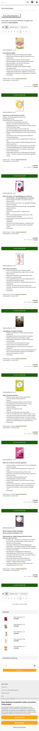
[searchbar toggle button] (27, 2)
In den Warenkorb (19, 95)
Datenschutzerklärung (25, 713)
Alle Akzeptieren (19, 717)
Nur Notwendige (19, 722)
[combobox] (14, 27)
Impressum (4, 687)
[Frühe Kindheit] (3, 2)
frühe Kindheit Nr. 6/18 (9, 112)
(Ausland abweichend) (21, 78)
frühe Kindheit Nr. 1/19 (9, 50)
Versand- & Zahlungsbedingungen (10, 690)
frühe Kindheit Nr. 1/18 (9, 459)
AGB (2, 696)
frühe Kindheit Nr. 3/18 (9, 328)
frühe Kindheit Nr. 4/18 (9, 265)
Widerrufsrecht (5, 693)
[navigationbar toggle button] (36, 2)
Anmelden (19, 670)
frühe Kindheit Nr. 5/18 (9, 193)
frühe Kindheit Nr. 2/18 (9, 392)
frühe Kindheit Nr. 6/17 (9, 528)
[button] (3, 27)
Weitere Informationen (19, 727)
